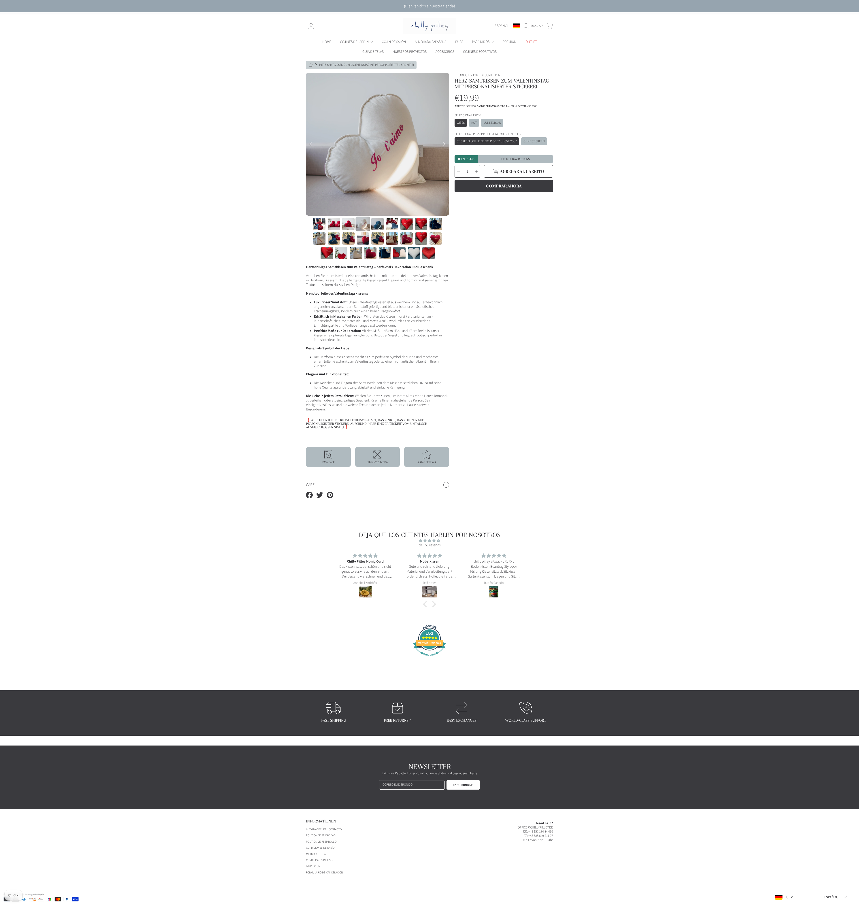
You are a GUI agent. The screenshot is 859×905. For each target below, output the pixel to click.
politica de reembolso (321, 842)
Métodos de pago (317, 854)
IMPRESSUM (313, 866)
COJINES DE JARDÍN (354, 41)
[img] (429, 540)
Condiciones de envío (320, 848)
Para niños (481, 41)
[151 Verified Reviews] (429, 658)
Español (502, 26)
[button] (534, 26)
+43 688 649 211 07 (540, 835)
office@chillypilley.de (535, 827)
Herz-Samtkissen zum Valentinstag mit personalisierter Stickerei (366, 65)
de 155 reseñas (429, 545)
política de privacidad (321, 835)
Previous (310, 144)
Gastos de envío (486, 106)
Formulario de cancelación (324, 873)
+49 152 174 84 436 (540, 831)
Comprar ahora (504, 186)
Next (444, 144)
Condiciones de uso (319, 860)
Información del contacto (324, 829)
